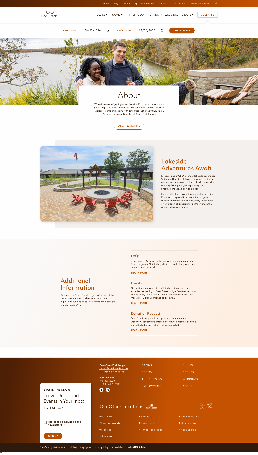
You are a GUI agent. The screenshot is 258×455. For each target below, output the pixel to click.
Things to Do (135, 15)
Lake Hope (147, 423)
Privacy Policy (101, 447)
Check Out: (123, 30)
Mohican (106, 429)
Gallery (73, 447)
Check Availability (129, 126)
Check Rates (181, 30)
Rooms (116, 15)
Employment (151, 386)
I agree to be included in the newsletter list (64, 423)
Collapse (207, 14)
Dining (154, 15)
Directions (180, 3)
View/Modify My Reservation (53, 447)
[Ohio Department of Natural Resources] (209, 406)
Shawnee (106, 436)
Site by (132, 447)
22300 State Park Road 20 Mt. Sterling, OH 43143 (113, 370)
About (106, 3)
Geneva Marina (190, 416)
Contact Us (165, 3)
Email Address (52, 408)
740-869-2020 (107, 380)
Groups (186, 15)
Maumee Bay (188, 423)
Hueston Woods (110, 423)
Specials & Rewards (144, 3)
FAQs (116, 3)
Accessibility (117, 447)
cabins (119, 110)
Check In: (70, 30)
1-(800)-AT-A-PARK (109, 384)
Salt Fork (146, 416)
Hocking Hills (188, 429)
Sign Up (53, 436)
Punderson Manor (151, 429)
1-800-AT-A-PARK (200, 3)
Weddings (171, 15)
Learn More (139, 272)
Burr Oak (106, 416)
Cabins (101, 15)
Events (127, 3)
